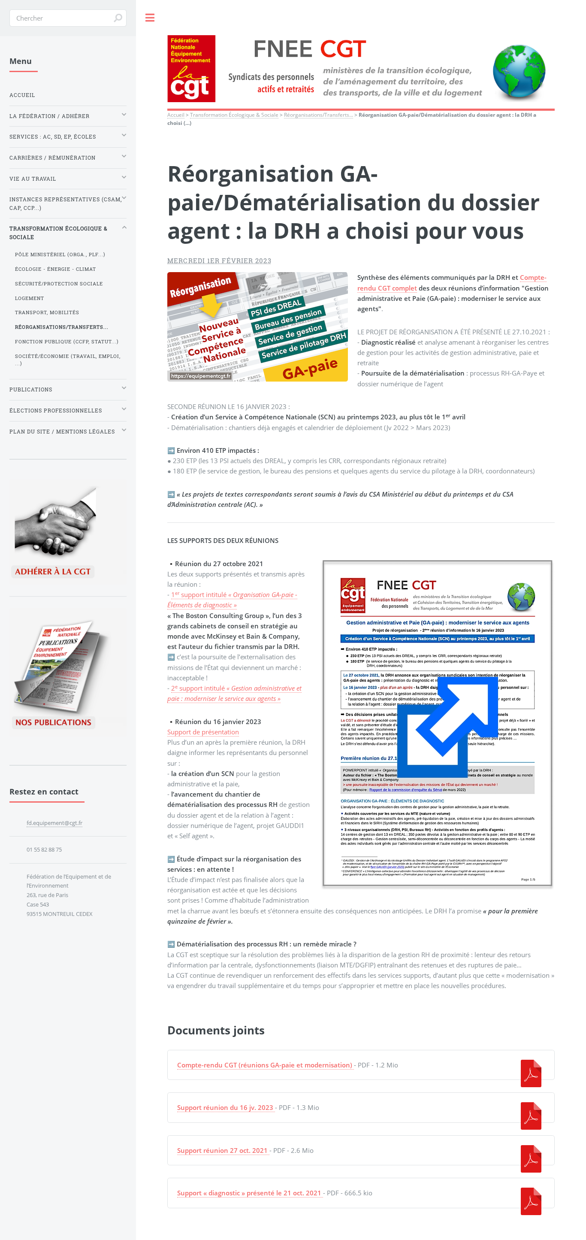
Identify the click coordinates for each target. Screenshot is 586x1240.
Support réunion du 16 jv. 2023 (225, 1107)
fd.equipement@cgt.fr (54, 823)
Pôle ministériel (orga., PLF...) (60, 255)
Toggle (150, 18)
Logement (29, 298)
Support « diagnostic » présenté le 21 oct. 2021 (249, 1192)
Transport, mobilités (47, 312)
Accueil (175, 114)
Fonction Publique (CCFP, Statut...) (67, 342)
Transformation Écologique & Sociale (234, 114)
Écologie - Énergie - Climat (55, 269)
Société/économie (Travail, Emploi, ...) (68, 360)
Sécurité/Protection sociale (59, 284)
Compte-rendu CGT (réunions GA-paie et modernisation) (264, 1065)
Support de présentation (203, 732)
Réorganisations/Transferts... (318, 114)
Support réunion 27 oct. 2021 (222, 1150)
